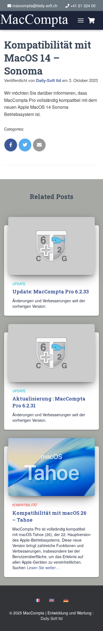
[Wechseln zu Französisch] (37, 600)
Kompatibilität (24, 504)
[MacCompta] (36, 20)
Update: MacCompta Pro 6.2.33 (50, 291)
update (19, 283)
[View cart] (91, 20)
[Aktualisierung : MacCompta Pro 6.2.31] (51, 352)
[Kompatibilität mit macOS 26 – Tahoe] (51, 466)
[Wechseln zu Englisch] (51, 600)
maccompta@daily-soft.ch (34, 5)
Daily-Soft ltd (52, 618)
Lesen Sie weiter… (43, 567)
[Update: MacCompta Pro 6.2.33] (51, 245)
